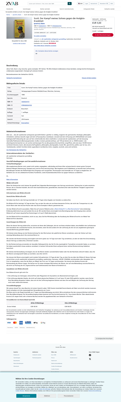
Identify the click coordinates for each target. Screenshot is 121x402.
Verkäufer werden (109, 9)
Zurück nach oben (60, 347)
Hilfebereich (73, 354)
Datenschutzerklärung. (94, 390)
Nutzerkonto (94, 3)
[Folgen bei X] (90, 359)
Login (86, 3)
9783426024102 (26, 105)
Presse (53, 357)
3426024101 (42, 26)
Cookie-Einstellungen (45, 389)
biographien (25, 123)
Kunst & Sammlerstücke (67, 9)
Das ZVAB (53, 354)
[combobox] (48, 3)
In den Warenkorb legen (103, 35)
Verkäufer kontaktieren (14, 78)
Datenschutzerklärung (56, 363)
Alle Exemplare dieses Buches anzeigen (46, 51)
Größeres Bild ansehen (19, 43)
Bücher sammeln (45, 9)
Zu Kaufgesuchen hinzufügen (104, 338)
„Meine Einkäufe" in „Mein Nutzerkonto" (67, 209)
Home (8, 14)
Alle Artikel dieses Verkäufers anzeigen (45, 45)
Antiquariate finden (89, 9)
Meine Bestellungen (18, 363)
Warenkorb (16, 366)
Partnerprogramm (36, 357)
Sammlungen (26, 9)
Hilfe (111, 3)
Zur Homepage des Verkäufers (16, 150)
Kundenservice (73, 357)
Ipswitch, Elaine (17, 14)
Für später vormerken (40, 36)
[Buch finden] (70, 3)
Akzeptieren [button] (26, 396)
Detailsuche (9, 9)
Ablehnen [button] (47, 396)
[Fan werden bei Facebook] (90, 355)
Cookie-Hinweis (55, 369)
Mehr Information (12, 179)
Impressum (54, 360)
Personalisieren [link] (68, 396)
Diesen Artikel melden (89, 78)
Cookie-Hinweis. (20, 390)
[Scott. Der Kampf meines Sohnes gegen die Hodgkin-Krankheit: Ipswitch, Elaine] (19, 28)
